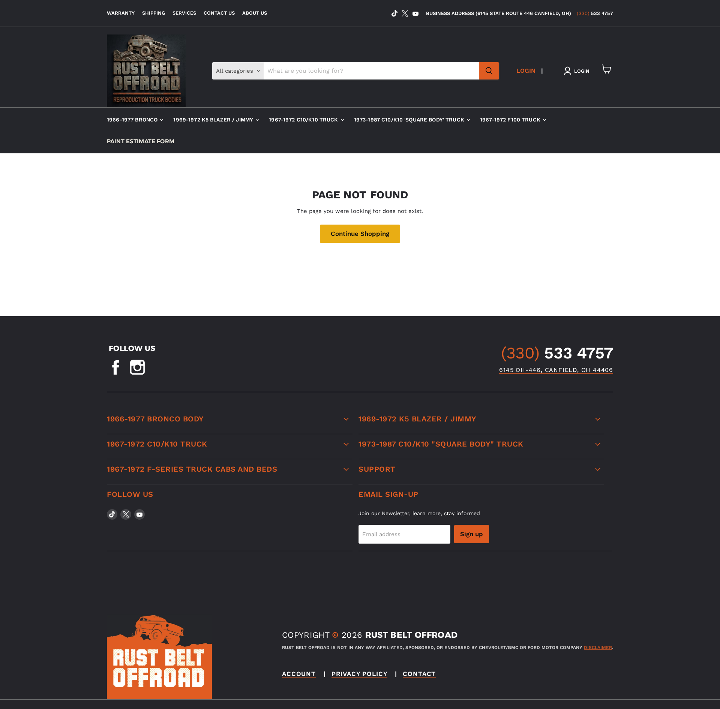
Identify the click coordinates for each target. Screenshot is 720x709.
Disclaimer (598, 647)
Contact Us (219, 13)
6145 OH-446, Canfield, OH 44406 (556, 369)
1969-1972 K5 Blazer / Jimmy (214, 120)
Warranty (121, 13)
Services (184, 13)
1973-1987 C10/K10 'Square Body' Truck (410, 120)
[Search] (489, 70)
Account (299, 674)
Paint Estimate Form (140, 141)
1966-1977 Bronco (133, 120)
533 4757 (595, 13)
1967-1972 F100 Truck (511, 120)
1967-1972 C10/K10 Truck (304, 120)
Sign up (471, 534)
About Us (254, 13)
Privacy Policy (359, 674)
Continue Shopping (360, 233)
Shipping (153, 13)
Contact (419, 674)
